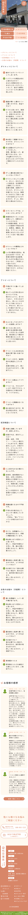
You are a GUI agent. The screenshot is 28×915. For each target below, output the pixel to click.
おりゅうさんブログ (21, 901)
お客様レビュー (20, 899)
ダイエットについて (9, 52)
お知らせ (18, 888)
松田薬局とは (7, 886)
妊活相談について (8, 58)
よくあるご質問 (20, 896)
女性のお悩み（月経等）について (14, 60)
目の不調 (5, 896)
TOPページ (18, 886)
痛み (4, 891)
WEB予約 (18, 891)
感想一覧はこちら (14, 799)
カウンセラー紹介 (20, 893)
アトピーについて (8, 55)
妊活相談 (5, 893)
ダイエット (6, 888)
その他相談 (6, 899)
